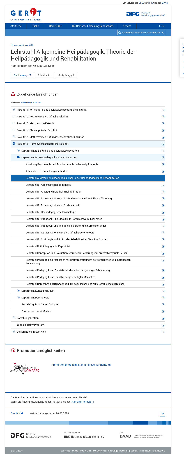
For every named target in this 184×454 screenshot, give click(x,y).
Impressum (145, 450)
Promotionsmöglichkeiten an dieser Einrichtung (81, 364)
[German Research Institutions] (26, 13)
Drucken (15, 413)
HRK (150, 2)
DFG (141, 2)
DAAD (165, 2)
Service (127, 26)
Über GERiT (55, 26)
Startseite (16, 26)
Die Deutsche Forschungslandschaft (92, 26)
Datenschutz (159, 450)
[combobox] (141, 32)
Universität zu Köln (22, 45)
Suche (35, 26)
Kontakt (134, 450)
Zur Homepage (21, 75)
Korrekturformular (82, 401)
